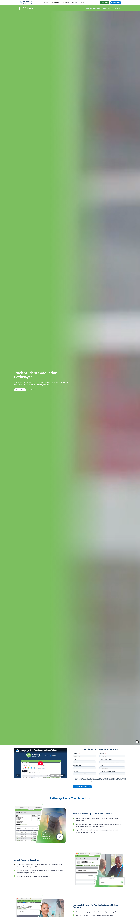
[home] (28, 2)
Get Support (104, 2)
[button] (46, 2)
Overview (89, 8)
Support (109, 8)
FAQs (104, 8)
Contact (82, 2)
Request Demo (115, 2)
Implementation (97, 8)
